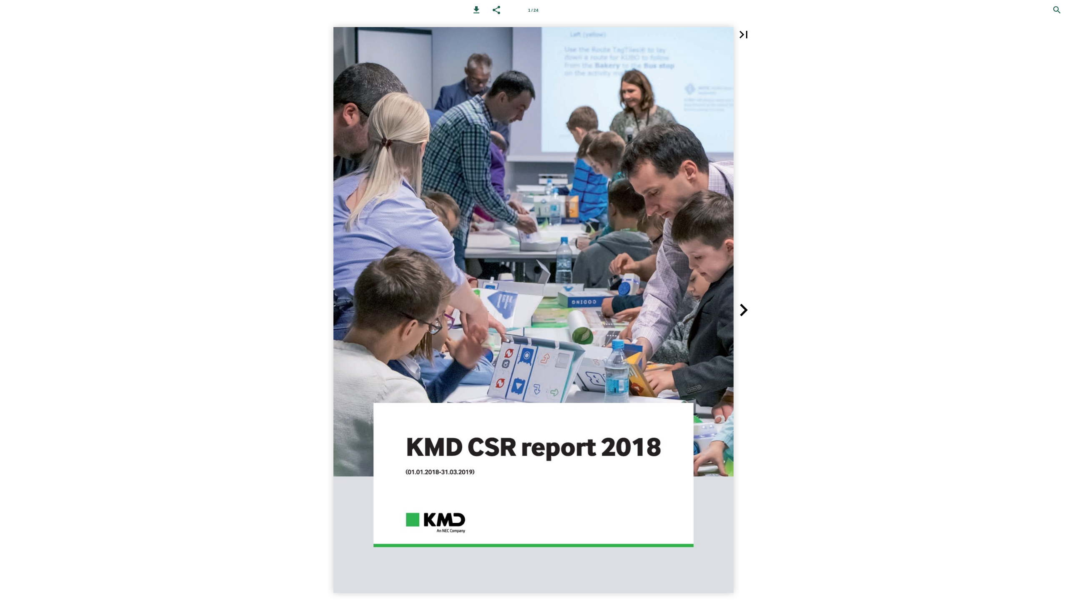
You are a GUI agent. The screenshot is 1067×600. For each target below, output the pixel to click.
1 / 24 (533, 10)
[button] (476, 10)
